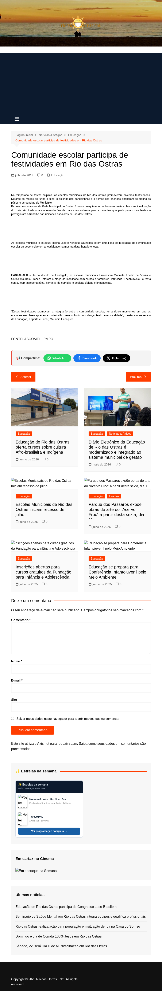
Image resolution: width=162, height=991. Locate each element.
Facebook (89, 358)
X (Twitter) (119, 358)
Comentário (21, 620)
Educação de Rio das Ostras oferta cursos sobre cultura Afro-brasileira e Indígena (42, 447)
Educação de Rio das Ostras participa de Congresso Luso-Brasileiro (66, 907)
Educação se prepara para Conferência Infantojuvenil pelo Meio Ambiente (117, 572)
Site (14, 699)
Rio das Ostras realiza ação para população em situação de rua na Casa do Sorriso (77, 926)
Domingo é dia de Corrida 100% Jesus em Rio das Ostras (58, 936)
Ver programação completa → (49, 831)
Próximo (136, 377)
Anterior (25, 377)
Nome (16, 661)
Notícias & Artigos (120, 433)
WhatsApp (60, 358)
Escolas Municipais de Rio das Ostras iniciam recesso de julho (44, 509)
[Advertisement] (81, 82)
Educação (57, 175)
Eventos (114, 496)
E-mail (17, 680)
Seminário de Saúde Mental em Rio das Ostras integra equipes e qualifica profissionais (80, 916)
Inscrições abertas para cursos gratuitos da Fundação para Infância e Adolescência (43, 572)
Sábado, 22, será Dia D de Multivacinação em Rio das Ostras (61, 946)
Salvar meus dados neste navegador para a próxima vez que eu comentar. (67, 718)
